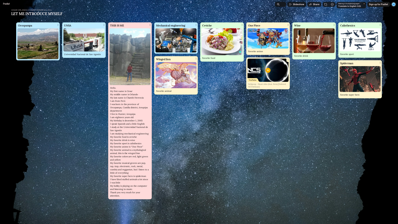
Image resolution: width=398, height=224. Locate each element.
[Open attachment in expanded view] (37, 43)
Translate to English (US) (349, 6)
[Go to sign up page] (393, 4)
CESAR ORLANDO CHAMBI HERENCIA (28, 10)
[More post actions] (58, 25)
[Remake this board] (326, 4)
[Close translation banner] (364, 3)
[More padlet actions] (332, 4)
